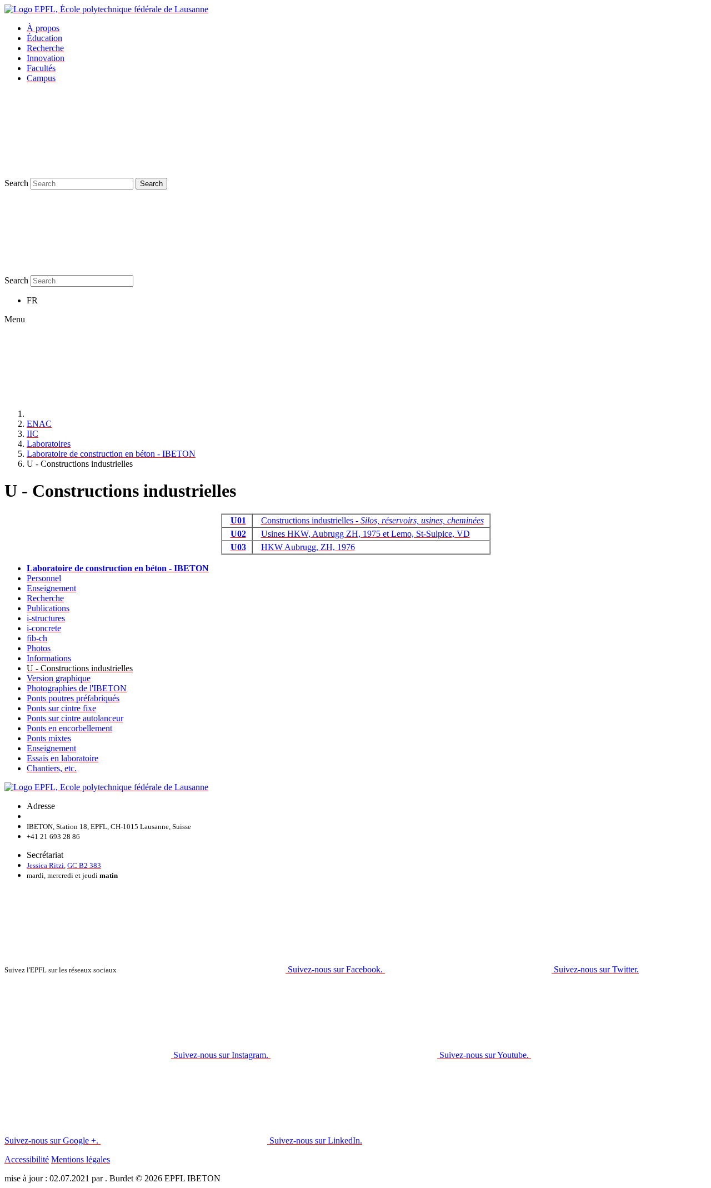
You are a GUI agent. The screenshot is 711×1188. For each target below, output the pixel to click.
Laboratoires (49, 443)
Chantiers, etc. (52, 768)
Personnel (44, 578)
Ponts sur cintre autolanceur (75, 718)
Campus (41, 78)
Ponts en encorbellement (69, 728)
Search (16, 183)
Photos (39, 648)
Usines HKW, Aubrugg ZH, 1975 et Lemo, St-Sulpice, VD (365, 533)
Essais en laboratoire (62, 758)
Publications (48, 608)
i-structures (46, 618)
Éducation (44, 38)
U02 (238, 533)
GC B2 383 (84, 865)
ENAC (39, 423)
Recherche (45, 48)
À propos (43, 28)
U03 (238, 547)
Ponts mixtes (49, 738)
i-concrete (44, 628)
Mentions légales (80, 1159)
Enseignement (51, 588)
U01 (238, 520)
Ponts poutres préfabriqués (73, 698)
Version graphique (59, 678)
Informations (49, 658)
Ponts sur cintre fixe (61, 708)
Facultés (41, 68)
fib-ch (37, 638)
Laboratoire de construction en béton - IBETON (111, 453)
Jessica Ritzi (45, 865)
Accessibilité (26, 1159)
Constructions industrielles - (372, 520)
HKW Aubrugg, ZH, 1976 (308, 547)
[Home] (110, 413)
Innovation (45, 58)
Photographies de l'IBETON (77, 688)
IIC (32, 433)
